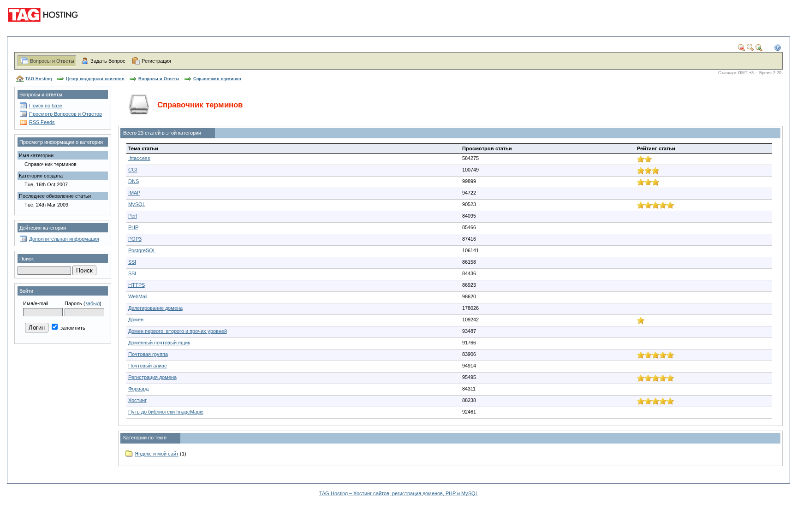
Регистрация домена (152, 377)
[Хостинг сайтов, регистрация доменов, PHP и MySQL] (44, 27)
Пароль (73, 303)
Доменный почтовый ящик (159, 342)
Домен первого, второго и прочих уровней (177, 331)
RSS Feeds (42, 122)
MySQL (136, 204)
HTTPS (136, 285)
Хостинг (137, 400)
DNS (133, 181)
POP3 (135, 239)
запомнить (72, 328)
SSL (132, 273)
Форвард (138, 388)
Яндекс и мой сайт (156, 453)
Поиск (26, 258)
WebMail (137, 296)
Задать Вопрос (107, 61)
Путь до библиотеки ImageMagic (165, 411)
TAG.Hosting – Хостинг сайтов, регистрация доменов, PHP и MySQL (398, 493)
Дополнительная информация (64, 239)
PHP (133, 227)
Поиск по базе (45, 105)
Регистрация (156, 61)
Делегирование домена (155, 308)
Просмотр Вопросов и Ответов (65, 114)
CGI (132, 169)
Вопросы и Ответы (52, 61)
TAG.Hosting (38, 79)
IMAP (134, 192)
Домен (135, 319)
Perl (132, 216)
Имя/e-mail (35, 303)
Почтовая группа (148, 354)
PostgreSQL (142, 250)
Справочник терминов (217, 79)
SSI (132, 262)
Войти (26, 291)
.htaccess (139, 158)
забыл (92, 303)
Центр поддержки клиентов (95, 79)
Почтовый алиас (147, 365)
